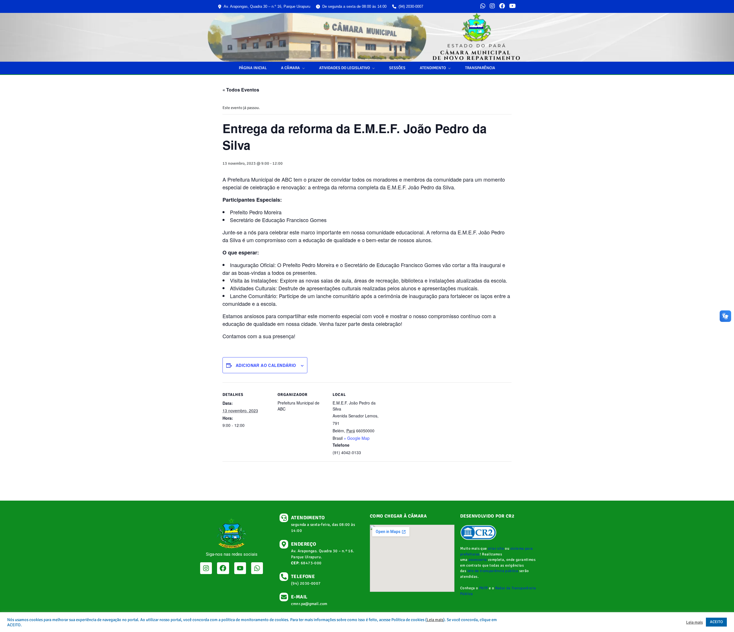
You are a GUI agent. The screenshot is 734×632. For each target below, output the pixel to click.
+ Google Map (357, 438)
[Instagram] (492, 6)
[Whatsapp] (257, 568)
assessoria (477, 559)
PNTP (483, 588)
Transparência (480, 67)
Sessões (397, 67)
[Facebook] (502, 6)
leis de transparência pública (492, 571)
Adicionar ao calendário (266, 365)
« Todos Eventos (240, 89)
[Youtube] (240, 568)
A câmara (290, 67)
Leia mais (435, 619)
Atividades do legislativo (344, 67)
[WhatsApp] (482, 6)
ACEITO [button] (716, 621)
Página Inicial (253, 67)
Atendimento (433, 67)
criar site (496, 548)
